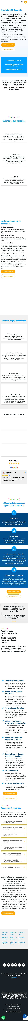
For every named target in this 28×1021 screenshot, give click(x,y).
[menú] (21, 2)
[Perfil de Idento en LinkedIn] (15, 965)
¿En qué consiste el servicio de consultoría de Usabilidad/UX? (12, 854)
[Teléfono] (25, 2)
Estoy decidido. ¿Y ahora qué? (11, 867)
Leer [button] (14, 621)
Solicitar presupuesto (8, 44)
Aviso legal (7, 1004)
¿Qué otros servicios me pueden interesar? (12, 841)
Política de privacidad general (16, 1004)
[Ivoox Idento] (23, 965)
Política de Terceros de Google (13, 1006)
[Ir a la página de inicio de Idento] (7, 2)
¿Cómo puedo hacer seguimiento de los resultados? (12, 847)
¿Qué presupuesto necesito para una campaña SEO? (12, 821)
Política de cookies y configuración (13, 1008)
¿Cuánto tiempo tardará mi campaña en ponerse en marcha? (12, 860)
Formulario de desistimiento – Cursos (13, 1011)
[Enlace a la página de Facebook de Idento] (4, 965)
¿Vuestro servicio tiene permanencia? (10, 834)
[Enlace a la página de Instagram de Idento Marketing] (8, 965)
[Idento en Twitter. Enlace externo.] (12, 965)
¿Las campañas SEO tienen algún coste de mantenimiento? (12, 828)
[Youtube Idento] (19, 965)
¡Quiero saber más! (8, 49)
